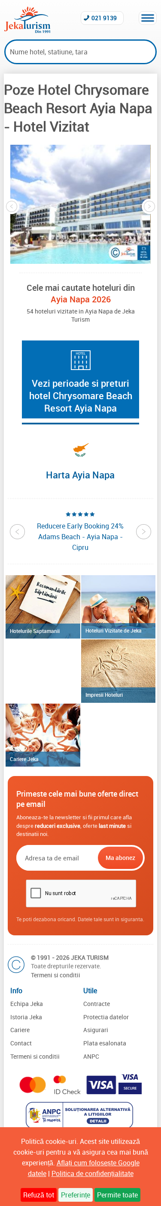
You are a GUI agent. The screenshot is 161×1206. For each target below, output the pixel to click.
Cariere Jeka (24, 758)
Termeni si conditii (55, 975)
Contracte (96, 1004)
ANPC (91, 1056)
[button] (80, 204)
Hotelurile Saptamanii (35, 630)
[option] (80, 204)
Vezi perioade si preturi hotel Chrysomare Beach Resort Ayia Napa (80, 395)
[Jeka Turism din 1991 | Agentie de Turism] (27, 30)
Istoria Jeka (26, 1017)
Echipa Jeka (26, 1004)
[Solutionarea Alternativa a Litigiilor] (80, 1126)
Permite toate (117, 1195)
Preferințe (75, 1195)
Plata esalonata (104, 1043)
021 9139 (104, 17)
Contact (21, 1043)
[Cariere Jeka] (43, 735)
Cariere (20, 1030)
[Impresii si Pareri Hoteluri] (118, 671)
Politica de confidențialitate (93, 1173)
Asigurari (95, 1030)
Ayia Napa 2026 (81, 299)
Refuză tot (38, 1195)
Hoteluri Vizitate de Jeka (113, 630)
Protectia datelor (106, 1017)
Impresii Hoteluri (104, 694)
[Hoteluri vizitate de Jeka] (118, 607)
